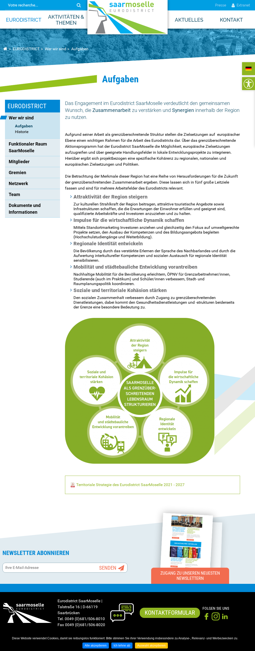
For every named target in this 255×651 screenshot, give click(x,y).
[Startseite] (127, 17)
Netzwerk (18, 183)
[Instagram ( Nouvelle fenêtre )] (216, 616)
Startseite (5, 49)
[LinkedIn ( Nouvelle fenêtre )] (225, 616)
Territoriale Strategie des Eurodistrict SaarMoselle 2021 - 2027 (130, 484)
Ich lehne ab (122, 645)
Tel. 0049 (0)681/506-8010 (81, 618)
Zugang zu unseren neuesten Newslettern (190, 575)
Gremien (17, 172)
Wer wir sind (55, 49)
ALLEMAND (248, 68)
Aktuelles (189, 20)
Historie (21, 131)
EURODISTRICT (23, 20)
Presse (220, 5)
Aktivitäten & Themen (66, 20)
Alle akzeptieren (96, 645)
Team (14, 194)
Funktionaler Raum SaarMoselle (28, 147)
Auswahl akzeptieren (151, 645)
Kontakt (231, 20)
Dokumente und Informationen (25, 209)
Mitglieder (19, 161)
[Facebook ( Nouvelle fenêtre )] (206, 616)
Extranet (243, 5)
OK (79, 5)
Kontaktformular (170, 612)
